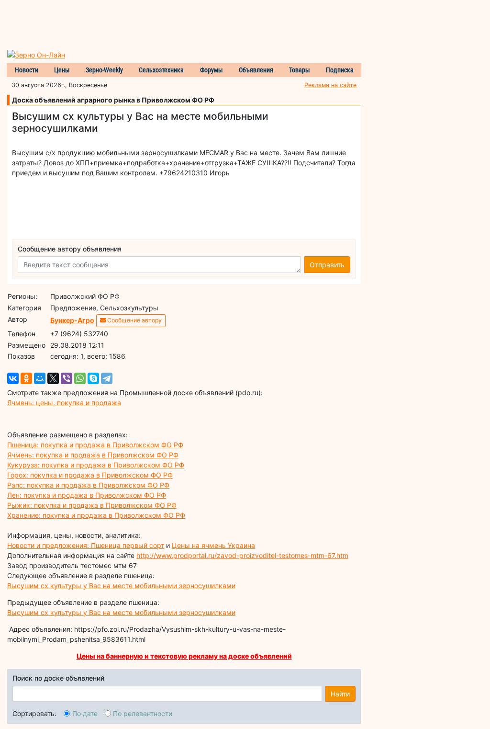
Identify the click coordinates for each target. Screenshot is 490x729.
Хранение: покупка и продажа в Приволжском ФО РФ (96, 515)
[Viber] (66, 378)
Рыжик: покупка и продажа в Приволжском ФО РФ (92, 505)
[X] (53, 378)
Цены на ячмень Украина (213, 545)
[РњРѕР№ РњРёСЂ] (39, 378)
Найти (340, 694)
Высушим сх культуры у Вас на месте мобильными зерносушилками (121, 585)
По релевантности (142, 713)
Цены (62, 70)
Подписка (340, 70)
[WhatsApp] (80, 378)
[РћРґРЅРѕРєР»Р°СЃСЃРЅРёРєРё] (26, 378)
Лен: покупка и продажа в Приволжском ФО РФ (86, 495)
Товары (299, 70)
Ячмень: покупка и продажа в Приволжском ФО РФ (92, 455)
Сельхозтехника (161, 70)
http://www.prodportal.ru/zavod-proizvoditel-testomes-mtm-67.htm (242, 555)
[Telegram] (106, 378)
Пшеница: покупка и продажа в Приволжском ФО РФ (95, 445)
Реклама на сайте (330, 85)
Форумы (211, 70)
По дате (85, 713)
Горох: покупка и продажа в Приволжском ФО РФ (90, 475)
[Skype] (93, 378)
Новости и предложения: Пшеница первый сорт (85, 545)
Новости (26, 70)
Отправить (327, 265)
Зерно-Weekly (104, 70)
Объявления (256, 70)
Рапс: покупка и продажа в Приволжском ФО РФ (88, 485)
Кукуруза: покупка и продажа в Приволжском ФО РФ (95, 465)
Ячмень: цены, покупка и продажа (64, 403)
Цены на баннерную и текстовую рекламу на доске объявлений (184, 656)
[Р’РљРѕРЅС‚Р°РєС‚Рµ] (13, 378)
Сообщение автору (134, 320)
